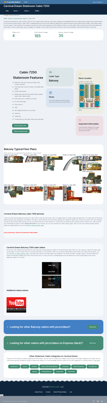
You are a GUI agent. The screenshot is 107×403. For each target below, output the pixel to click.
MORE (37, 11)
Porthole (34, 366)
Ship (7, 11)
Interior (25, 366)
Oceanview (65, 366)
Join (71, 392)
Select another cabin (20, 125)
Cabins (26, 11)
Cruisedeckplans (13, 2)
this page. (97, 360)
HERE (71, 223)
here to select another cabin (35, 225)
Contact (48, 392)
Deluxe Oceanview (78, 366)
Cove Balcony (93, 366)
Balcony (25, 18)
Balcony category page (20, 131)
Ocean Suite (59, 371)
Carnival (10, 18)
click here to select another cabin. (19, 253)
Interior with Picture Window (49, 366)
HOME (5, 18)
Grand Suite (71, 371)
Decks (15, 11)
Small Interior (14, 366)
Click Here (92, 327)
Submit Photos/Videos (60, 392)
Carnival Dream (18, 18)
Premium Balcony (46, 371)
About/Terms (39, 392)
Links (25, 2)
